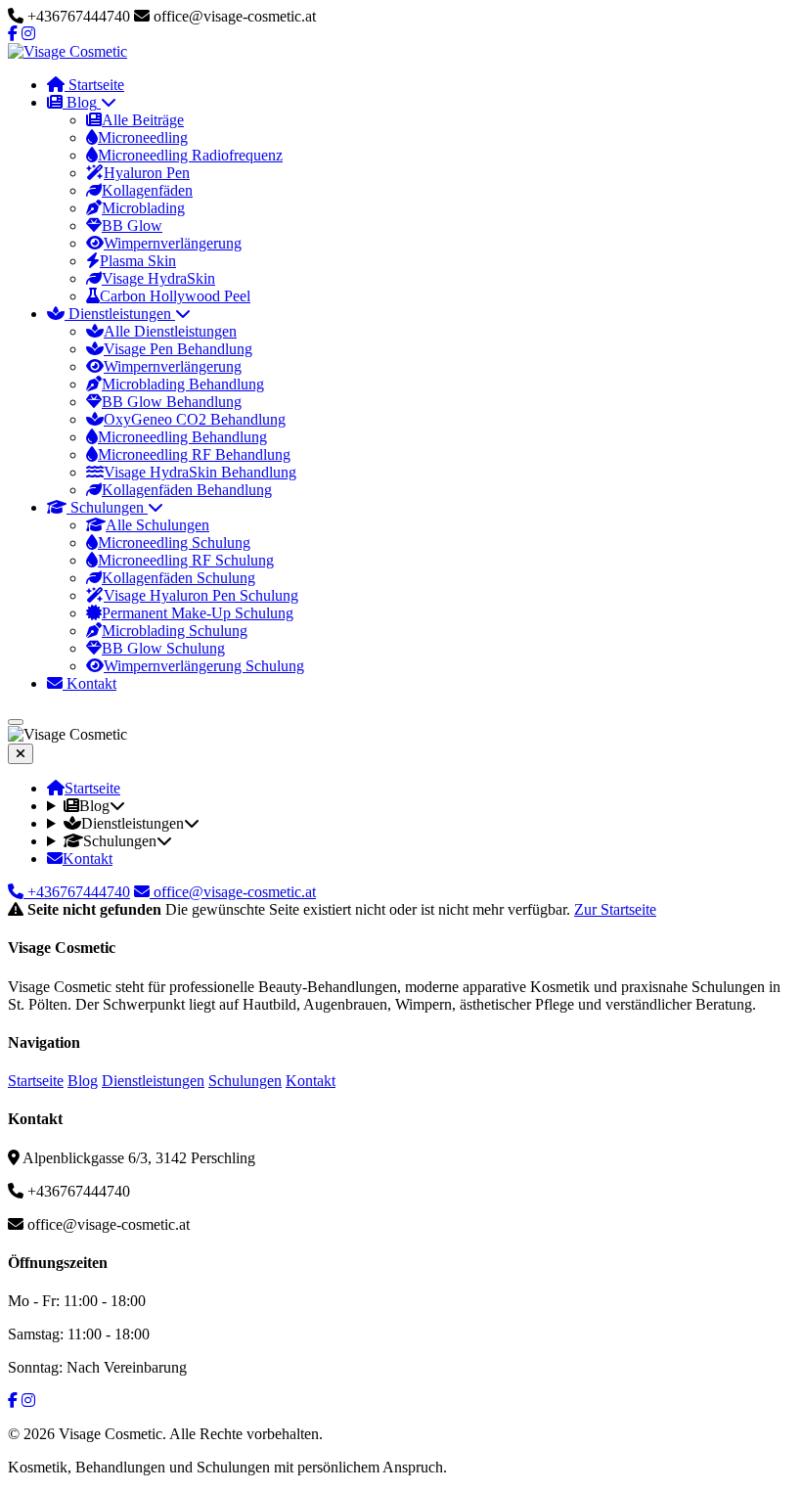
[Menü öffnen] (15, 722)
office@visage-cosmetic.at (233, 891)
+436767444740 (76, 891)
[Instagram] (28, 33)
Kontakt (310, 1080)
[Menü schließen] (20, 754)
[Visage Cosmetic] (67, 51)
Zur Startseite (615, 909)
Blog (82, 1080)
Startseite (36, 1080)
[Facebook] (13, 33)
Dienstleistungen (153, 1080)
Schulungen (245, 1080)
